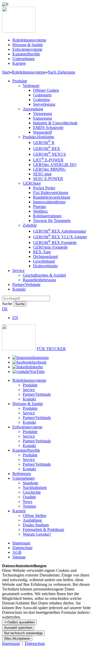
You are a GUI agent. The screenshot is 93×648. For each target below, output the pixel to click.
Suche (7, 303)
